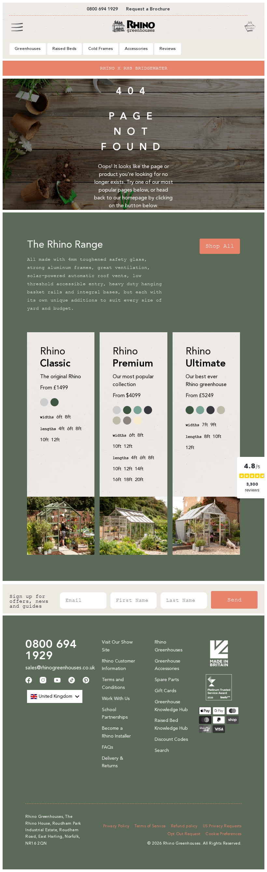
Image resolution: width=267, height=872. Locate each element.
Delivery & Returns (112, 762)
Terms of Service (150, 826)
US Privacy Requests (222, 826)
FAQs (107, 747)
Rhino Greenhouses (168, 646)
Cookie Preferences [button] (223, 834)
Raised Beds (64, 48)
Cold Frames (100, 48)
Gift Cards (165, 690)
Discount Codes (171, 739)
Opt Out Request (183, 834)
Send (234, 600)
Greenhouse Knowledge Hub (171, 705)
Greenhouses (28, 48)
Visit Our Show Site (117, 646)
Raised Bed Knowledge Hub (171, 724)
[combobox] (54, 696)
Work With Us (116, 698)
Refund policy (184, 826)
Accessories (136, 48)
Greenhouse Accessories (167, 665)
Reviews (168, 48)
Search (162, 750)
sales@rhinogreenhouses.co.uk (60, 667)
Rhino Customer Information (118, 665)
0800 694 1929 (51, 649)
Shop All (219, 246)
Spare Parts (167, 679)
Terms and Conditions (113, 683)
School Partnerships (115, 713)
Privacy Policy (116, 826)
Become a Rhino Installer (116, 732)
